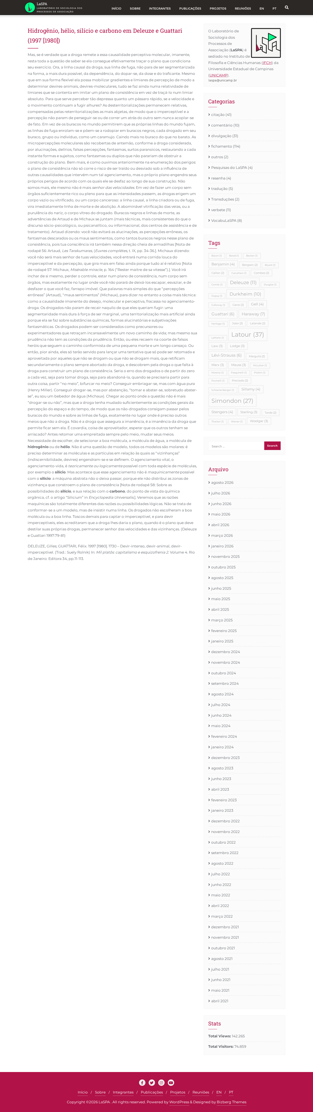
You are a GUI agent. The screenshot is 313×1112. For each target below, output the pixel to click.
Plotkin (260, 372)
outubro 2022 (223, 842)
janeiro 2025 (222, 641)
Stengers (222, 412)
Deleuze (243, 282)
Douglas (270, 284)
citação (218, 114)
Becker (252, 255)
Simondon (232, 400)
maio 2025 (220, 599)
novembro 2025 (225, 556)
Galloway (218, 305)
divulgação (221, 136)
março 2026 (222, 535)
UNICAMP (218, 75)
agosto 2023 (222, 768)
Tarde (270, 412)
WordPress (179, 1102)
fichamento (221, 146)
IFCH (267, 63)
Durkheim (245, 294)
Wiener (237, 421)
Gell (257, 304)
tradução (219, 189)
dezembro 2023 (225, 758)
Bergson (250, 264)
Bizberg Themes (231, 1102)
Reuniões (200, 1092)
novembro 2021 (225, 937)
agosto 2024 (222, 694)
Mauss (238, 365)
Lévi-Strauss (226, 355)
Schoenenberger (222, 390)
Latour (247, 334)
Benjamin (223, 264)
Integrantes (123, 1092)
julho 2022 (220, 874)
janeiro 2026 (222, 546)
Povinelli (218, 380)
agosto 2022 (222, 863)
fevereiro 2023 (224, 800)
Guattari (222, 314)
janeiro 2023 (222, 810)
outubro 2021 (223, 948)
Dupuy (216, 296)
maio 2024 (220, 726)
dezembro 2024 (225, 652)
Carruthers (239, 273)
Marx (217, 365)
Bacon (216, 255)
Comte (217, 284)
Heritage (218, 323)
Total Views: (220, 1036)
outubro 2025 (223, 567)
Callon (217, 273)
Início (83, 1092)
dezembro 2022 (225, 821)
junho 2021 (220, 980)
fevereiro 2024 (224, 736)
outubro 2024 (223, 673)
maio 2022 (220, 895)
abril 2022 (220, 906)
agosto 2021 (222, 959)
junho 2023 (221, 779)
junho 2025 (221, 588)
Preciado (240, 380)
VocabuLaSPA (223, 220)
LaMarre (217, 337)
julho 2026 (220, 493)
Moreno (217, 372)
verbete (218, 210)
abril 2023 (220, 789)
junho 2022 (221, 885)
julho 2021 (220, 969)
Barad (234, 255)
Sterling (248, 412)
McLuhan (260, 365)
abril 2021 (219, 1001)
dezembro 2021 (225, 927)
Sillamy (250, 389)
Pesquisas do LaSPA (229, 167)
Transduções (222, 199)
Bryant (270, 265)
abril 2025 (220, 609)
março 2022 (222, 916)
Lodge (237, 346)
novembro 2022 (225, 832)
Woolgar (259, 421)
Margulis (257, 356)
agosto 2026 (222, 482)
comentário (222, 125)
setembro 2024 (225, 683)
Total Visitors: (221, 1046)
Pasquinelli (239, 372)
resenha (218, 178)
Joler (237, 323)
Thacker (217, 421)
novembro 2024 (225, 662)
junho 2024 (221, 715)
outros (217, 157)
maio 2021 (220, 990)
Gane (238, 304)
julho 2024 (220, 705)
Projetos (177, 1092)
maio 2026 (220, 514)
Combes (261, 273)
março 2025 (222, 620)
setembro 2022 (224, 853)
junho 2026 (221, 504)
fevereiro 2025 (224, 631)
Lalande (257, 323)
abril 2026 (220, 525)
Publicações (152, 1092)
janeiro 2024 (222, 747)
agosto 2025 (222, 578)
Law (217, 346)
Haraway (253, 313)
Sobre (100, 1092)
